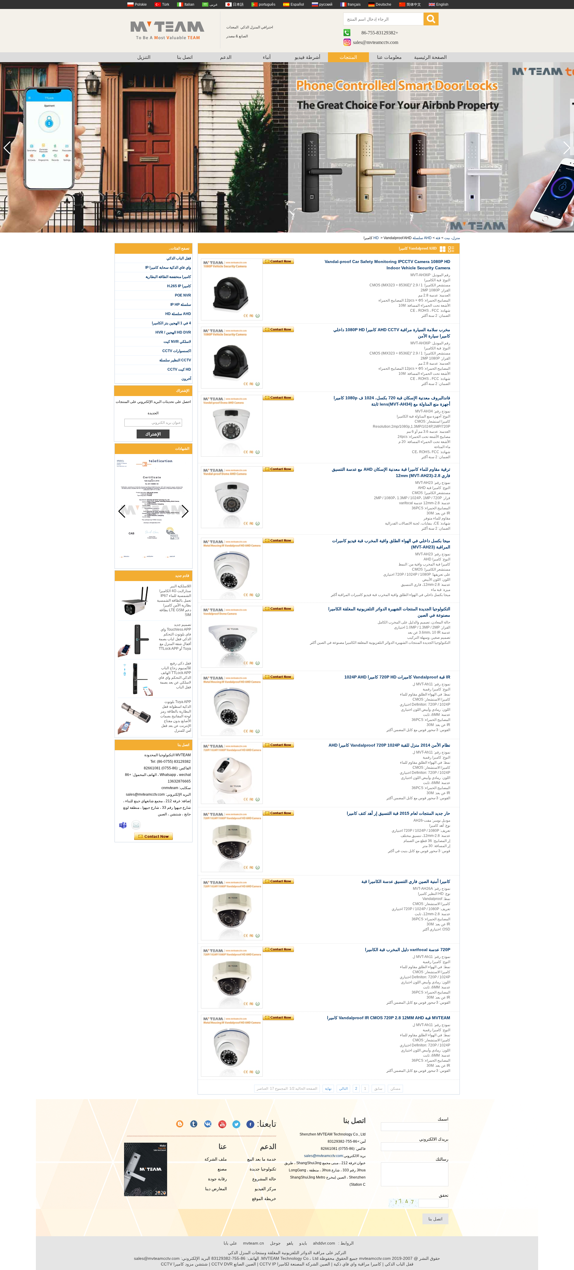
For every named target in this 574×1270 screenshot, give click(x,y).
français (354, 4)
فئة (438, 238)
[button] (7, 148)
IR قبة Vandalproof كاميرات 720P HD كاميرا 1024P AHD (397, 677)
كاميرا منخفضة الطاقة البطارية (168, 277)
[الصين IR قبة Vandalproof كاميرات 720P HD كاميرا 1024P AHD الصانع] (231, 705)
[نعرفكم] (194, 1124)
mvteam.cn (253, 1243)
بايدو (303, 1243)
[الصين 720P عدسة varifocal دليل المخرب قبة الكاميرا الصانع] (231, 977)
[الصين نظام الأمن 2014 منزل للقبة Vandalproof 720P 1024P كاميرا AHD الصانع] (231, 773)
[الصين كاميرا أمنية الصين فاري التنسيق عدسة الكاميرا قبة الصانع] (231, 909)
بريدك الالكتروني (433, 1139)
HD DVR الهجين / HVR (173, 332)
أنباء (267, 57)
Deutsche (383, 4)
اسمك (443, 1119)
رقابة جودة (217, 1178)
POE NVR (183, 295)
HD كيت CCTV (179, 369)
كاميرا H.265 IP (179, 286)
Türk (165, 4)
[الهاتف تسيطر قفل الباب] (287, 231)
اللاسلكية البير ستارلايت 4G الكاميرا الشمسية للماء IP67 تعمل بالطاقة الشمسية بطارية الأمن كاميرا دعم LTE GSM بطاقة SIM (174, 600)
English (442, 4)
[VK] (208, 1124)
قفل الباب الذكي (179, 258)
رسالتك (442, 1159)
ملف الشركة (215, 1159)
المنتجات (348, 57)
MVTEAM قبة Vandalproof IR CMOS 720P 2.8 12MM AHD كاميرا (388, 1017)
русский (325, 4)
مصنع (222, 1169)
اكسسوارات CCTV (176, 351)
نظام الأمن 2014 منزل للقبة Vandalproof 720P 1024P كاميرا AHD (389, 745)
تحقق (443, 1195)
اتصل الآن (153, 836)
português (267, 4)
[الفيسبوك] (250, 1124)
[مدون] (180, 1124)
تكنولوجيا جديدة (263, 1169)
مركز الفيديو (265, 1188)
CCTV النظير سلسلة (175, 360)
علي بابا (230, 1243)
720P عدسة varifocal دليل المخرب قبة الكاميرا (407, 949)
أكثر (425, 316)
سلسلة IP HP (180, 304)
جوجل (275, 1243)
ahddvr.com (324, 1243)
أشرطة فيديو (307, 57)
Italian (189, 4)
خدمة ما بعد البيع (261, 1159)
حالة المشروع (264, 1178)
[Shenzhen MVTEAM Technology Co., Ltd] (171, 29)
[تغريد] (236, 1124)
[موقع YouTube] (222, 1124)
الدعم (225, 57)
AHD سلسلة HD (178, 314)
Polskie (141, 4)
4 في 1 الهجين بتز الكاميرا (171, 323)
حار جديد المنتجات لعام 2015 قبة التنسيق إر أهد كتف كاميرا (398, 813)
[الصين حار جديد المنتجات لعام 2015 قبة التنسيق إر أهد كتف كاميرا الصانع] (231, 841)
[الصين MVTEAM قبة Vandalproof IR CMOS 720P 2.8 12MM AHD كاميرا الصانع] (231, 1045)
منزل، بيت (452, 238)
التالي (343, 1088)
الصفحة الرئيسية (430, 57)
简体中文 (414, 4)
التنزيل (143, 57)
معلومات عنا (389, 57)
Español (297, 4)
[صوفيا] (123, 825)
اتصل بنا (185, 57)
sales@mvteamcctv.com (375, 42)
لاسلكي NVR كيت (177, 342)
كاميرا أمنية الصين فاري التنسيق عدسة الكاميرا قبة (405, 881)
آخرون (186, 379)
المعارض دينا (216, 1188)
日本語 (238, 4)
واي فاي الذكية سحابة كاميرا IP (168, 267)
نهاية (328, 1088)
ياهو (290, 1243)
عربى (214, 4)
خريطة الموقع (264, 1198)
